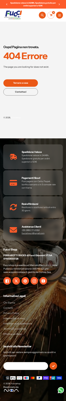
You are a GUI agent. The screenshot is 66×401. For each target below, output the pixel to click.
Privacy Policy (11, 313)
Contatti (8, 307)
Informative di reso (14, 318)
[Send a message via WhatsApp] (60, 390)
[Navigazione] (59, 15)
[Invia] (53, 366)
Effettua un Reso (12, 333)
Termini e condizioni (14, 328)
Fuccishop (16, 117)
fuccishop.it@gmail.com (33, 233)
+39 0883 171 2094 (30, 230)
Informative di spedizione (17, 323)
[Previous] (6, 4)
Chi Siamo (9, 302)
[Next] (59, 4)
